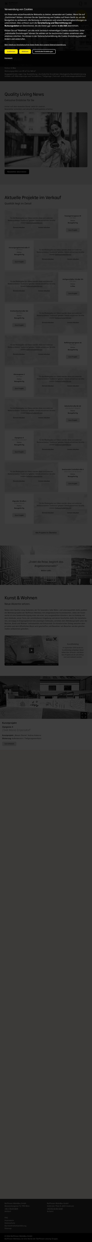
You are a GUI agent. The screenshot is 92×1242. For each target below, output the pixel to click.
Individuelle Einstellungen (44, 51)
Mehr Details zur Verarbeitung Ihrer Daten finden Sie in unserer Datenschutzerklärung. (35, 45)
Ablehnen (25, 51)
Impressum (8, 58)
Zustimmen (11, 51)
